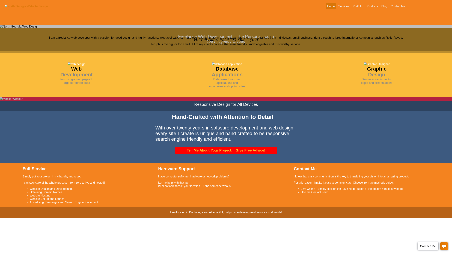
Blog (384, 6)
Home (331, 6)
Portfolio (358, 6)
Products (372, 6)
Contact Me (398, 6)
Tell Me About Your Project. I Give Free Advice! (226, 150)
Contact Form (319, 192)
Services (343, 6)
